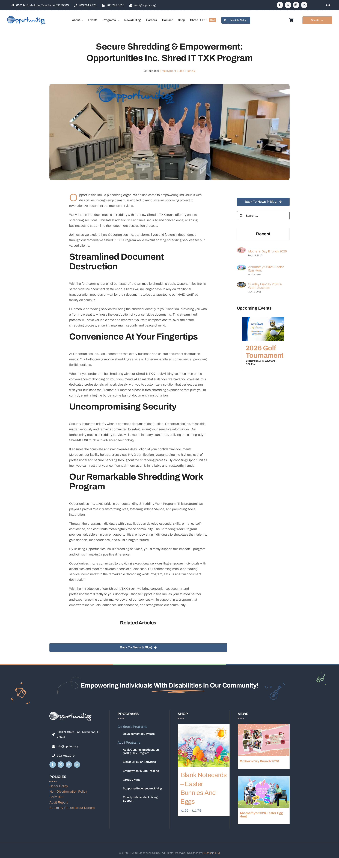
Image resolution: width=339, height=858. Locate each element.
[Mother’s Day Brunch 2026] (241, 250)
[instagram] (296, 5)
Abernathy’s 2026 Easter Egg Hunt (266, 268)
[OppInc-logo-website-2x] (26, 17)
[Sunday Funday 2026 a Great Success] (241, 284)
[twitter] (288, 5)
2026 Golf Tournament (265, 351)
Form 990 (56, 797)
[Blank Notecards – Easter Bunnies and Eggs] (203, 745)
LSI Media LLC (211, 852)
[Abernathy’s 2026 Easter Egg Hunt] (241, 267)
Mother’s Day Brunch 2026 (267, 251)
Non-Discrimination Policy (68, 791)
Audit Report (58, 802)
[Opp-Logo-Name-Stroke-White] (70, 713)
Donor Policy (58, 786)
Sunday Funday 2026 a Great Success (265, 285)
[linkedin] (304, 5)
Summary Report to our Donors (72, 808)
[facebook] (280, 5)
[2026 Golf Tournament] (263, 320)
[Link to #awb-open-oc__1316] (328, 5)
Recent (263, 234)
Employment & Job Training (177, 70)
